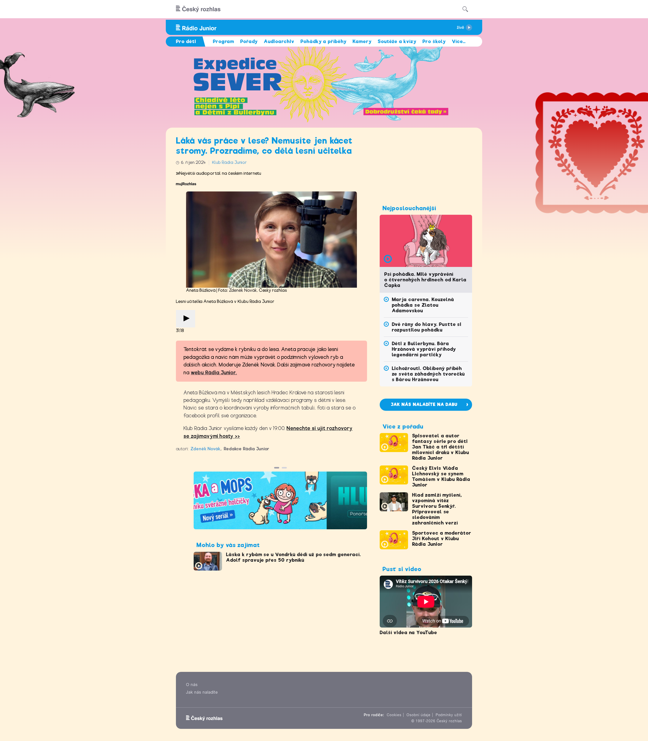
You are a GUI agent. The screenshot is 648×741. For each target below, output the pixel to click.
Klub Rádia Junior (229, 162)
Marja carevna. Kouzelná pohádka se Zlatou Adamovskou (423, 305)
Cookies (394, 715)
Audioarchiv (279, 41)
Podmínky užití (449, 715)
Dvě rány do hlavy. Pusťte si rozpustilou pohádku (427, 327)
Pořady (249, 41)
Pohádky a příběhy (323, 41)
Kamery (362, 41)
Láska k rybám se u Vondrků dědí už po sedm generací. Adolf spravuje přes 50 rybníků (293, 557)
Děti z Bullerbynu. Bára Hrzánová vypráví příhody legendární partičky (424, 349)
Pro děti (186, 41)
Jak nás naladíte (202, 692)
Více (459, 41)
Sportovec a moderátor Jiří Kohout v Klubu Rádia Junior (441, 538)
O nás (192, 684)
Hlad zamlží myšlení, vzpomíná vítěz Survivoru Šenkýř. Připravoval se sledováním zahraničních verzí (437, 508)
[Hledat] (465, 9)
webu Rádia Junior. (214, 373)
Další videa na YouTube (408, 632)
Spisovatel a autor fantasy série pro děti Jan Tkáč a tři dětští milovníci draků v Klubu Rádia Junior (440, 447)
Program (223, 41)
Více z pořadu (402, 426)
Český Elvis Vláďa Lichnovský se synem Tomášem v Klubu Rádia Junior (441, 476)
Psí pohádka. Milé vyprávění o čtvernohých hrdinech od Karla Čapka (425, 279)
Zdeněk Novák (243, 290)
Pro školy (434, 41)
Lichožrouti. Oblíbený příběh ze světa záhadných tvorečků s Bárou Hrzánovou (428, 374)
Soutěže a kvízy (397, 41)
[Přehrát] (185, 318)
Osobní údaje (419, 715)
